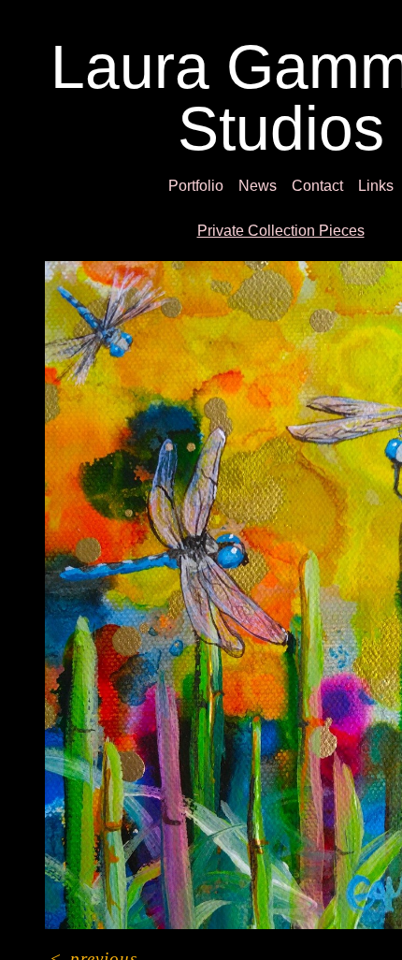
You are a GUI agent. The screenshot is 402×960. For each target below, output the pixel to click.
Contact (317, 186)
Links (376, 186)
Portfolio (195, 186)
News (257, 186)
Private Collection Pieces (281, 231)
